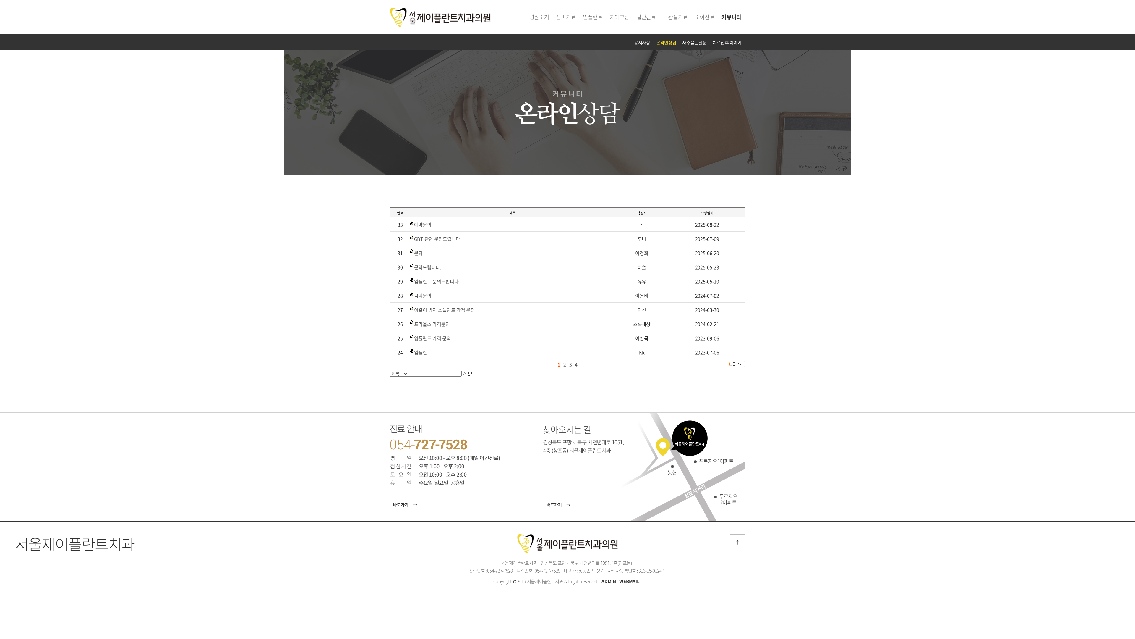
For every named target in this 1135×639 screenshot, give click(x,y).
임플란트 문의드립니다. (437, 281)
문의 (418, 252)
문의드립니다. (427, 267)
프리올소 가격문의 (432, 323)
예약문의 (423, 224)
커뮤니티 (731, 17)
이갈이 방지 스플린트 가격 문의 (444, 309)
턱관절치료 (675, 17)
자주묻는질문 (694, 42)
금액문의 (423, 295)
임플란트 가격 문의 (432, 338)
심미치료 (566, 17)
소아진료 (705, 17)
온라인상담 (666, 42)
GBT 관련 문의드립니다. (437, 238)
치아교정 (620, 17)
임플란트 (593, 17)
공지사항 (642, 42)
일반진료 (646, 17)
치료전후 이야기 (727, 42)
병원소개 (539, 17)
